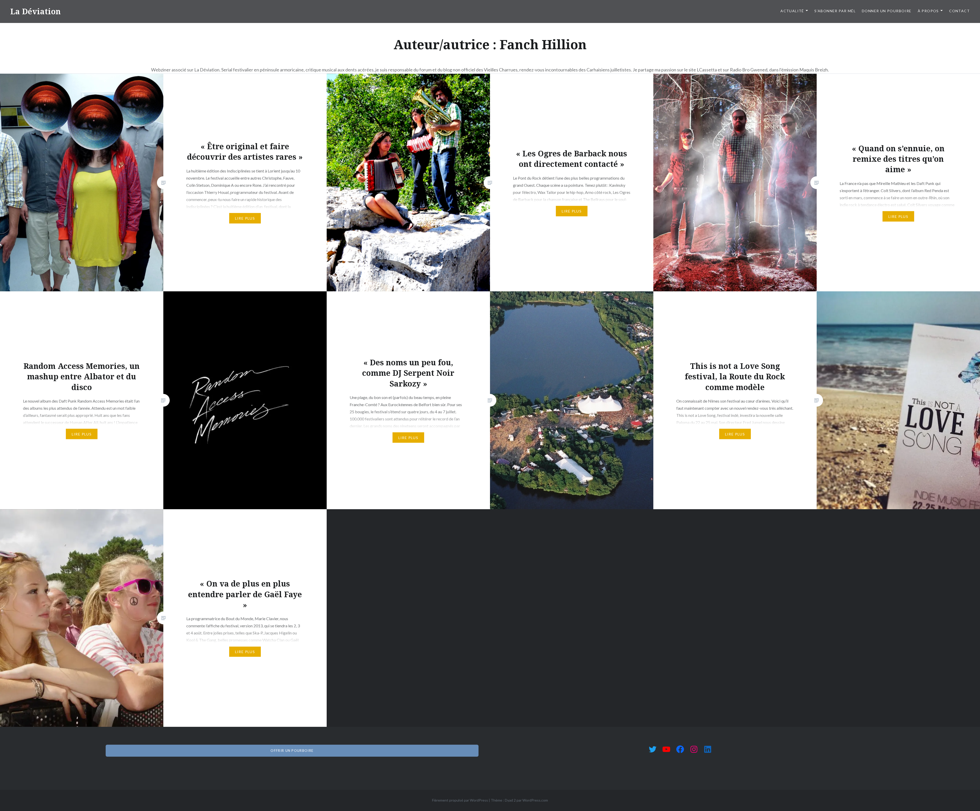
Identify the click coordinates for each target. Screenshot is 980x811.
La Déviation (35, 11)
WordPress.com (535, 800)
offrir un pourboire (292, 750)
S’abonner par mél (835, 11)
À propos (928, 11)
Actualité (792, 11)
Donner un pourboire (887, 11)
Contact (959, 11)
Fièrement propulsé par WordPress (460, 800)
